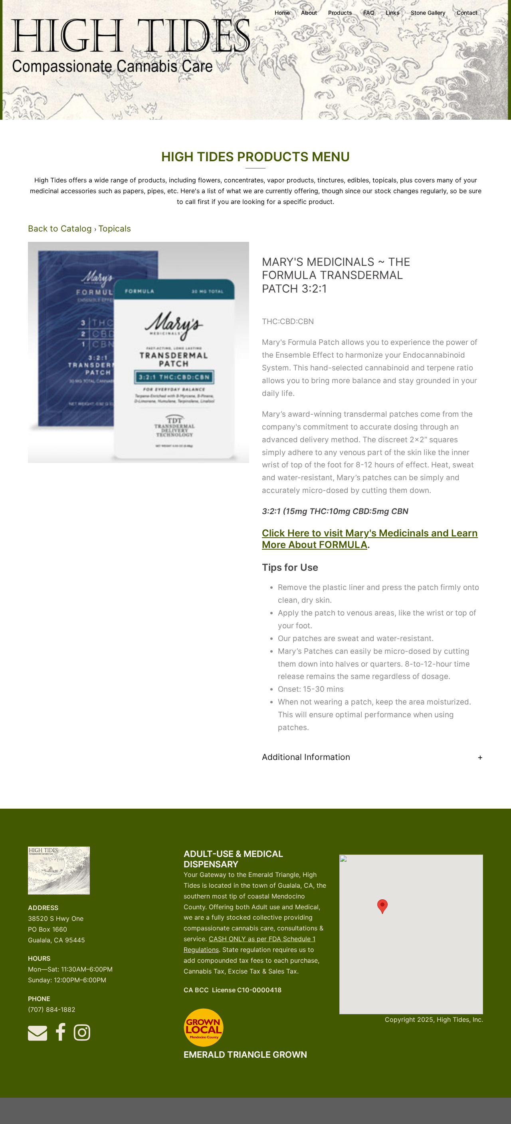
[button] (382, 906)
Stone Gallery (428, 12)
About (309, 12)
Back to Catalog (61, 229)
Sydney (132, 1111)
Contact (467, 12)
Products (340, 12)
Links (393, 12)
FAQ (368, 12)
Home (282, 12)
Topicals (114, 229)
